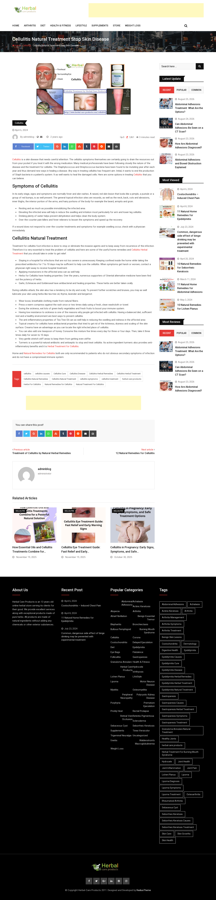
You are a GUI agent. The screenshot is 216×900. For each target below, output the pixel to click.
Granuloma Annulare (121, 662)
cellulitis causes (42, 373)
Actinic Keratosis (141, 606)
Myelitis (114, 689)
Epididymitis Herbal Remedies (176, 676)
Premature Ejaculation (149, 704)
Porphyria (115, 702)
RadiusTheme (144, 890)
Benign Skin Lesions (172, 637)
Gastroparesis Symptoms (174, 716)
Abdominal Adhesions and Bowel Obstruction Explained (188, 163)
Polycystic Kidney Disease (146, 696)
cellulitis (27, 373)
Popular (181, 90)
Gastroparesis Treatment (174, 722)
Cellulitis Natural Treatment (64, 379)
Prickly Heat (117, 711)
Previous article (22, 449)
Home (15, 25)
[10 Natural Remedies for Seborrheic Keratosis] (167, 264)
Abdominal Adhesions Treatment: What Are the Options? (189, 108)
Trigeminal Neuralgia (121, 735)
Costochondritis (119, 642)
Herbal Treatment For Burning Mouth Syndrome (180, 753)
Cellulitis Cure (60, 373)
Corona (136, 637)
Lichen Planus (118, 676)
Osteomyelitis (140, 689)
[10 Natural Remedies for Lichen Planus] (167, 305)
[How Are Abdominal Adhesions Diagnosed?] (166, 143)
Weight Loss (132, 25)
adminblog (44, 469)
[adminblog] (41, 136)
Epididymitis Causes (172, 657)
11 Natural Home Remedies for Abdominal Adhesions (190, 288)
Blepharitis (116, 624)
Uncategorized (140, 735)
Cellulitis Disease (77, 373)
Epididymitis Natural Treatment (177, 689)
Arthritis (30, 25)
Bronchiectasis (140, 624)
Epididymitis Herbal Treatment (177, 683)
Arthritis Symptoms (172, 624)
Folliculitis (116, 657)
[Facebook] (19, 434)
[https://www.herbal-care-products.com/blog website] (37, 136)
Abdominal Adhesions (127, 603)
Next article (147, 449)
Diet (42, 25)
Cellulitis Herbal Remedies (101, 373)
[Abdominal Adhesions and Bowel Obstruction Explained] (166, 158)
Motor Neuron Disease (147, 683)
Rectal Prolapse (141, 711)
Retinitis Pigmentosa (143, 716)
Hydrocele (138, 666)
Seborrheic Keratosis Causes (176, 820)
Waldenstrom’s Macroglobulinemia (145, 742)
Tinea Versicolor (141, 730)
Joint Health (184, 761)
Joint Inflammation (171, 768)
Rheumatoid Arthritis (172, 801)
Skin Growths (184, 833)
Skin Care (166, 833)
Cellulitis (27, 45)
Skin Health (167, 840)
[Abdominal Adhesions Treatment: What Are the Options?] (166, 103)
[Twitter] (26, 434)
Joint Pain (192, 768)
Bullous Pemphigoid (121, 629)
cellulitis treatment (110, 379)
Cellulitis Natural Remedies (36, 379)
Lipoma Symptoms (171, 787)
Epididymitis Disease (172, 670)
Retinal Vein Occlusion (126, 718)
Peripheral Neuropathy (126, 696)
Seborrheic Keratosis (143, 725)
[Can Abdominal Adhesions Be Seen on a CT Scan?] (166, 123)
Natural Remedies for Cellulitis (39, 353)
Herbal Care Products (126, 668)
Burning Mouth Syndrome (147, 631)
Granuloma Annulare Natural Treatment (176, 730)
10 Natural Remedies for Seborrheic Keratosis (189, 267)
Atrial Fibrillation (119, 616)
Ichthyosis (138, 671)
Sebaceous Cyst (119, 725)
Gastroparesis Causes (173, 703)
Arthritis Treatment (171, 630)
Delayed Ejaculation (143, 642)
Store (116, 25)
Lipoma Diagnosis (170, 781)
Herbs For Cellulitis (32, 384)
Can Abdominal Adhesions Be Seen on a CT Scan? (189, 128)
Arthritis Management (173, 617)
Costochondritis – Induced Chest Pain (81, 605)
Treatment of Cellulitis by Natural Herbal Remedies (41, 453)
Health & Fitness (60, 25)
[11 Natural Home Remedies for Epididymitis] (167, 211)
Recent (167, 90)
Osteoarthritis (193, 794)
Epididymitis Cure (170, 663)
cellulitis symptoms (89, 379)
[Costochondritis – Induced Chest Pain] (167, 194)
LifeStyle (81, 25)
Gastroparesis (140, 657)
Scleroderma (139, 720)
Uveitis (114, 740)
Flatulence (138, 652)
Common (196, 90)
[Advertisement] (146, 10)
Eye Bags (115, 652)
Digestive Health (170, 650)
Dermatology (190, 644)
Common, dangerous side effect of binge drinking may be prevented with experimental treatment (83, 636)
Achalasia (138, 601)
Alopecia (115, 611)
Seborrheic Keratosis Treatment (178, 827)
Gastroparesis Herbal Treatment (178, 709)
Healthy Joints (169, 738)
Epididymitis (139, 647)
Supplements (100, 25)
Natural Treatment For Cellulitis (90, 384)
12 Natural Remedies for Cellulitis (135, 453)
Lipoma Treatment (171, 794)
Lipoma (114, 681)
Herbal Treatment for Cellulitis (63, 346)
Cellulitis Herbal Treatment (129, 373)
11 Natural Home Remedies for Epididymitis (187, 215)
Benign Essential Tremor (146, 618)
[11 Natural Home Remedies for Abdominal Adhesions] (167, 284)
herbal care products (131, 379)
